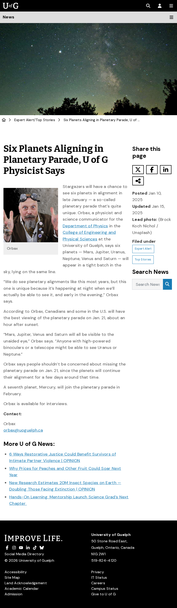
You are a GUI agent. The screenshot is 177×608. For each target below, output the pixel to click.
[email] (138, 180)
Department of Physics (85, 226)
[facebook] (152, 169)
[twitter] (138, 169)
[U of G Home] (4, 120)
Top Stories (45, 120)
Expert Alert (24, 120)
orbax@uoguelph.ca (23, 430)
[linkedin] (165, 169)
